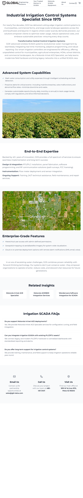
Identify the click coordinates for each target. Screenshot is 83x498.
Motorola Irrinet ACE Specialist (14, 294)
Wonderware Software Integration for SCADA (68, 294)
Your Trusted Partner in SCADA (38, 3)
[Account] (76, 3)
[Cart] (80, 3)
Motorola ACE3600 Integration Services (41, 294)
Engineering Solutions (23, 3)
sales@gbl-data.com (14, 393)
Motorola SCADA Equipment (52, 3)
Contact (72, 3)
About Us (63, 3)
